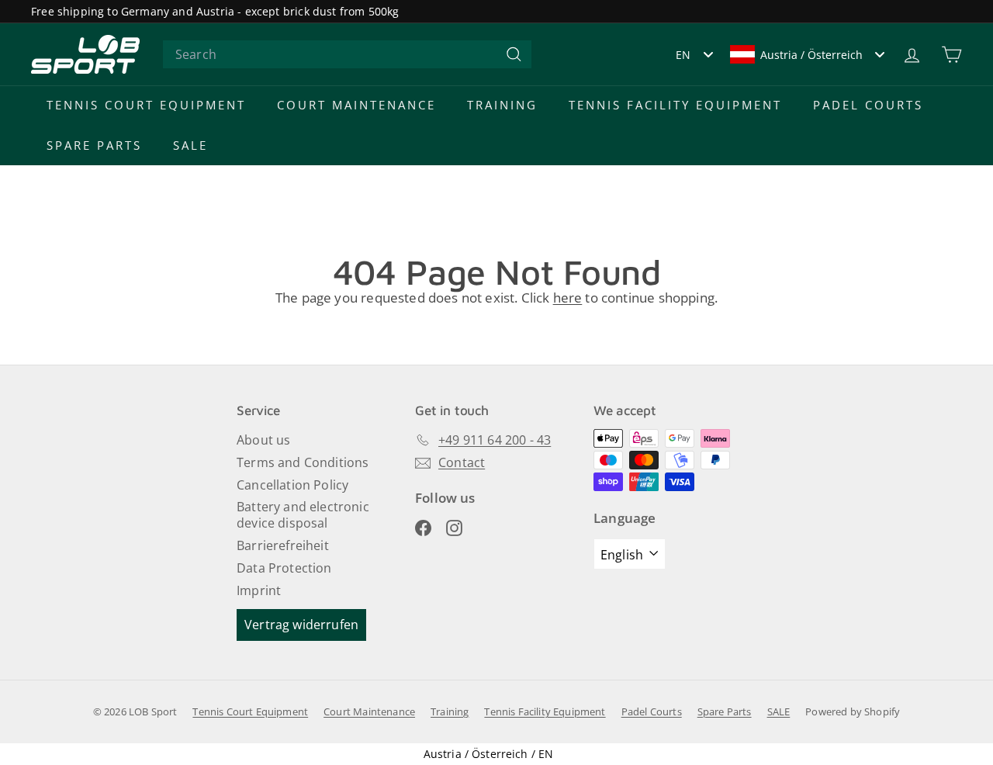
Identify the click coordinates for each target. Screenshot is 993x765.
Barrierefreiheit (283, 545)
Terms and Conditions (302, 462)
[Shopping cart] (951, 55)
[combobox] (347, 54)
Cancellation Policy (292, 484)
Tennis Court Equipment (146, 104)
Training (502, 104)
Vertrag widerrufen (301, 624)
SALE (190, 145)
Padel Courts (868, 104)
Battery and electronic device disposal (303, 514)
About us (263, 439)
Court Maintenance (356, 104)
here (568, 297)
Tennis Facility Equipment (675, 104)
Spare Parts (94, 145)
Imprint (259, 590)
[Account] (912, 55)
